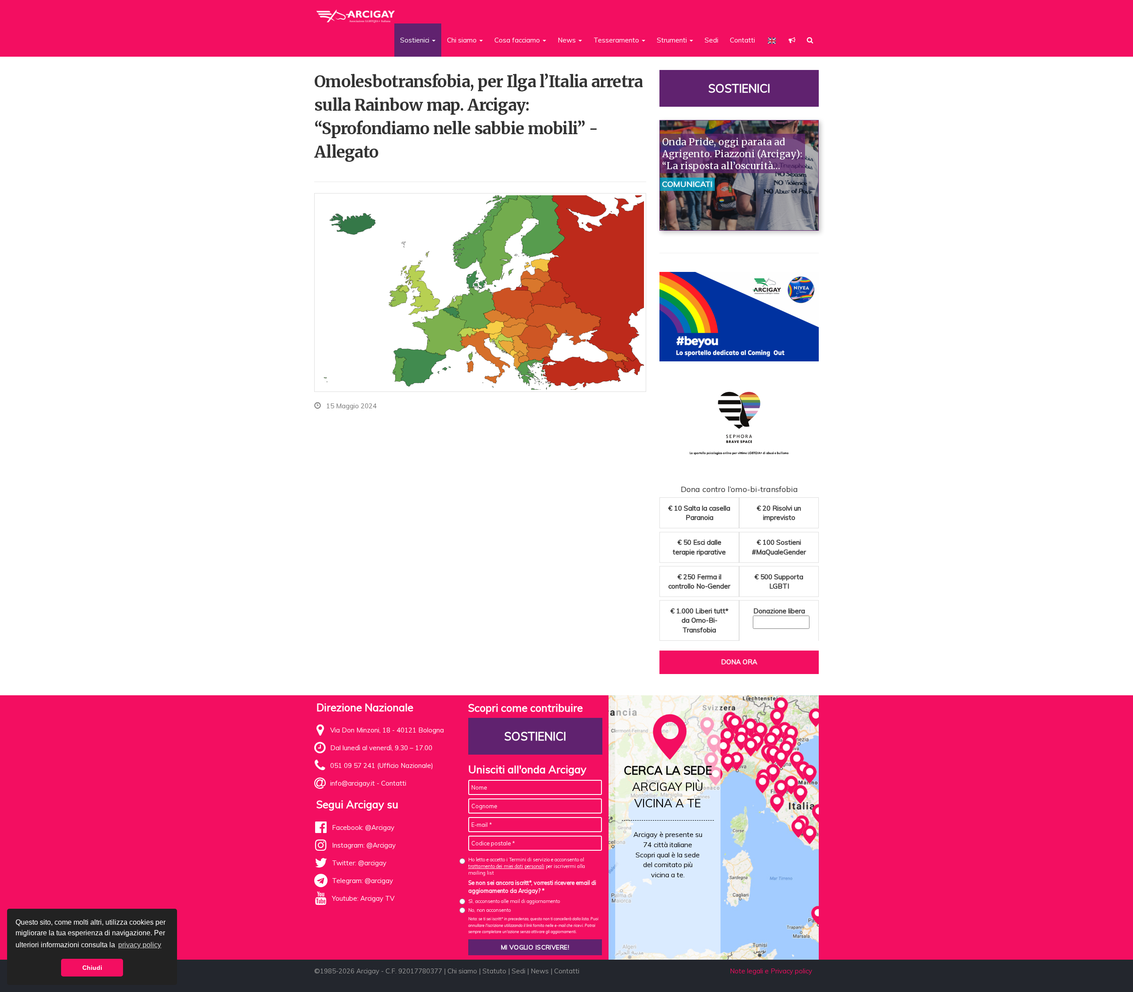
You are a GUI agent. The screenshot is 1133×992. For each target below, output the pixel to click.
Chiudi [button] (92, 967)
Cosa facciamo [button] (518, 40)
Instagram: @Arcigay (364, 845)
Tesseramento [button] (617, 40)
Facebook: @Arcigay (363, 827)
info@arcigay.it (352, 783)
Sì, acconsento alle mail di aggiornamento (514, 901)
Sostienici (739, 88)
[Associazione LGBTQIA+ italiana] (356, 12)
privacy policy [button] (139, 945)
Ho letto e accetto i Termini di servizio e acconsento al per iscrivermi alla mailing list (526, 866)
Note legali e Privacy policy (771, 971)
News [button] (568, 40)
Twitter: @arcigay (359, 863)
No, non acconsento (489, 910)
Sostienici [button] (415, 40)
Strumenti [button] (673, 40)
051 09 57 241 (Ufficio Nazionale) (381, 765)
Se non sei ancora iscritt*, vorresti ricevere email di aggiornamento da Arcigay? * (532, 886)
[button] (792, 40)
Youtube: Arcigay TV (363, 898)
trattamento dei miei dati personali (506, 866)
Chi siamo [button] (462, 40)
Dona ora (739, 662)
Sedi (711, 40)
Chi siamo (462, 971)
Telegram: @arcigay (362, 880)
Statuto (494, 971)
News (540, 971)
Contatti (742, 40)
